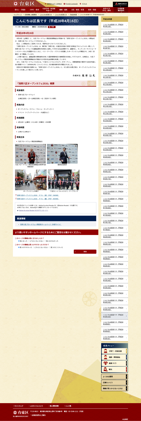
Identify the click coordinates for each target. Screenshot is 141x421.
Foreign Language (72, 4)
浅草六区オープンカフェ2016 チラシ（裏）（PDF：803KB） (38, 199)
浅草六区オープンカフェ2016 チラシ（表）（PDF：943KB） (38, 195)
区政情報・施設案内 (31, 14)
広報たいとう (108, 382)
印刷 (52, 27)
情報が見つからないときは (112, 388)
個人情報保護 (54, 406)
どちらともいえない (37, 241)
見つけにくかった (57, 247)
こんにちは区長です (46, 14)
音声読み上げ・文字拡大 (54, 4)
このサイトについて (36, 406)
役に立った (23, 241)
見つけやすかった (26, 247)
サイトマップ (18, 406)
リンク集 (68, 406)
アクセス (84, 4)
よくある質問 (108, 376)
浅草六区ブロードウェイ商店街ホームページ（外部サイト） (41, 224)
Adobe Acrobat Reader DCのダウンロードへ (33, 210)
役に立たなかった (52, 241)
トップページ (18, 14)
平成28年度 (73, 14)
